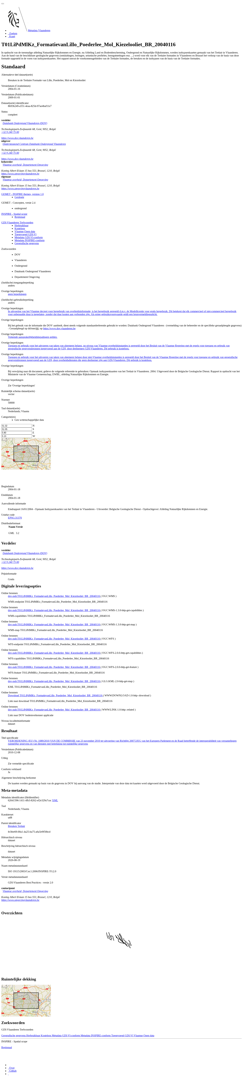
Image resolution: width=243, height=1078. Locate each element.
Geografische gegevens (27, 243)
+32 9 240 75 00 (10, 132)
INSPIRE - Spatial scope (14, 214)
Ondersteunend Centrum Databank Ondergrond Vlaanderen (34, 144)
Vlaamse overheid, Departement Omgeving (25, 164)
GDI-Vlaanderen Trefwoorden (17, 222)
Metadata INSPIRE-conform (29, 240)
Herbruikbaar (21, 225)
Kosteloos (20, 228)
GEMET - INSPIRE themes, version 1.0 (22, 194)
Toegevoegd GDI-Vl (25, 234)
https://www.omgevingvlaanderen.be (20, 173)
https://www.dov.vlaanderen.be (17, 138)
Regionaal (20, 217)
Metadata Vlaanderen (39, 30)
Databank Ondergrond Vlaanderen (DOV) (25, 123)
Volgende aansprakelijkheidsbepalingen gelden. (32, 337)
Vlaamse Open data (25, 231)
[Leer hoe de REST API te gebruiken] (8, 1073)
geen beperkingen (17, 294)
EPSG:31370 (15, 517)
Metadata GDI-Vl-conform (29, 237)
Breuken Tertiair (16, 826)
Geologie (19, 197)
